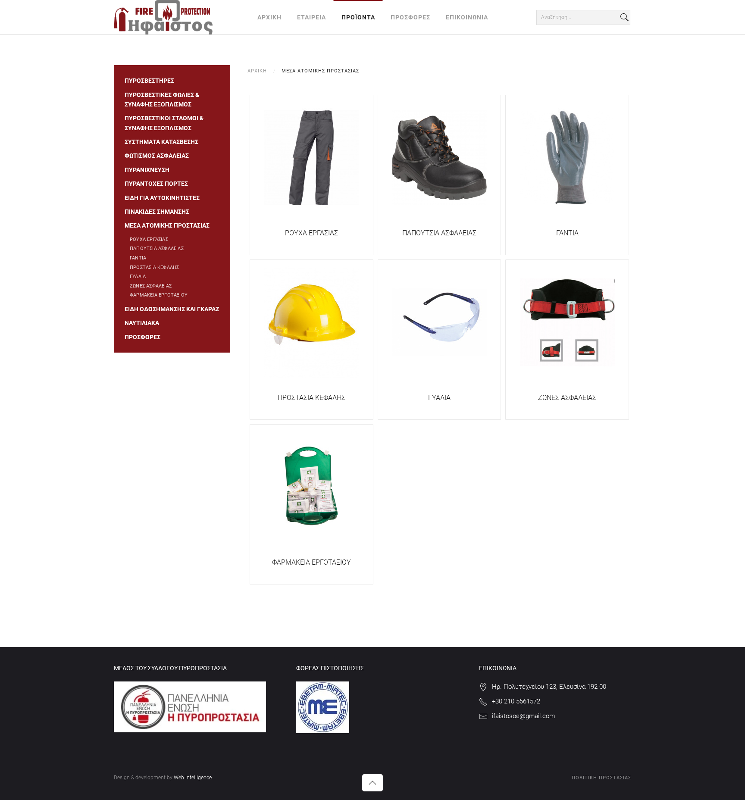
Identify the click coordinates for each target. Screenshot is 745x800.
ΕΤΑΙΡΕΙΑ (311, 17)
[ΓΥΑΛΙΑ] (439, 322)
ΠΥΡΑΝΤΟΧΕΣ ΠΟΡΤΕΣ (156, 183)
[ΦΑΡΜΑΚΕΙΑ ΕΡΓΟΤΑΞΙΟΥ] (311, 487)
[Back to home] (163, 17)
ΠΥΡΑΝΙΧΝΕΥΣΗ (147, 169)
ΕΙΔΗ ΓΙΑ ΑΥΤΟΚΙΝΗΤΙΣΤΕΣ (162, 197)
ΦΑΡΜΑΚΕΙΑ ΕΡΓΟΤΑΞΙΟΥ (311, 562)
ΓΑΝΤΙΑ (567, 233)
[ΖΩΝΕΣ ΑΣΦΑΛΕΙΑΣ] (567, 322)
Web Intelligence (193, 778)
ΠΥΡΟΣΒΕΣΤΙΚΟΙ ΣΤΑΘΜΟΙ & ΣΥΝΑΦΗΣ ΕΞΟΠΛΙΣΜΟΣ (164, 123)
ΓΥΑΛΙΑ (439, 398)
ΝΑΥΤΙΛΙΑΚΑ (142, 322)
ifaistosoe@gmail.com (523, 716)
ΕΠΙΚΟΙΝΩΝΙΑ (467, 17)
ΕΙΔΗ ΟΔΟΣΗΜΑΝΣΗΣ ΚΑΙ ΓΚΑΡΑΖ (172, 309)
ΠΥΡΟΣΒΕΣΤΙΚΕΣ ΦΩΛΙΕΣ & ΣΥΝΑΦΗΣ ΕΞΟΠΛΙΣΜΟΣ (162, 99)
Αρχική (257, 71)
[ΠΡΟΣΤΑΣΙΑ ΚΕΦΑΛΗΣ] (311, 322)
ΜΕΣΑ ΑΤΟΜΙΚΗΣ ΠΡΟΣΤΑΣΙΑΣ (167, 225)
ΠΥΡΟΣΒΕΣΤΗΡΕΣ (149, 80)
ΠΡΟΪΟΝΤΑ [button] (358, 17)
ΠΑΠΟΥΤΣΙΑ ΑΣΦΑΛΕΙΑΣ (439, 233)
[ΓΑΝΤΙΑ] (567, 157)
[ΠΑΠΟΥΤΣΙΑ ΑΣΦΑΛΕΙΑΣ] (439, 157)
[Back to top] (372, 782)
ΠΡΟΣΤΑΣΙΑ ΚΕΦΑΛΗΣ (311, 398)
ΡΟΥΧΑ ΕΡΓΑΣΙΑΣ (311, 233)
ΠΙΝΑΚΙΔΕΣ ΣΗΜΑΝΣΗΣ (157, 211)
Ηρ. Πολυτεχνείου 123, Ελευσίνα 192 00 (549, 687)
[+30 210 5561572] (483, 701)
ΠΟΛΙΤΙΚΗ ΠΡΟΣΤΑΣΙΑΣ (601, 778)
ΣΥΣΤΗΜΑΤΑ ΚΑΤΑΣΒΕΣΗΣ (161, 141)
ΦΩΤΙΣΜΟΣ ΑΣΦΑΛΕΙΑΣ (157, 155)
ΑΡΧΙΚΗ (269, 17)
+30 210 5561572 (516, 701)
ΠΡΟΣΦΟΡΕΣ (410, 17)
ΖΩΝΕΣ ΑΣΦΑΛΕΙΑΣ (567, 398)
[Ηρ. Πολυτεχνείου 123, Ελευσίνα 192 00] (483, 687)
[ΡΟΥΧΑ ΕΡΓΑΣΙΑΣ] (311, 157)
